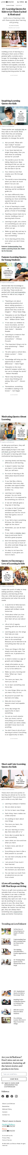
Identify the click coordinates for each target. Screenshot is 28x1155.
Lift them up (6, 452)
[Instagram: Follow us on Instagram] (16, 1096)
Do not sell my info (7, 1135)
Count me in (14, 1079)
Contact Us (6, 1115)
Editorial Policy (7, 1109)
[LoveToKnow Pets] (8, 1130)
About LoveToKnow (8, 1103)
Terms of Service (7, 1140)
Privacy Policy (6, 1138)
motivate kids (19, 129)
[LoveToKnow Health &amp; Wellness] (8, 1125)
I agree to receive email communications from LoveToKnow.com (11, 1084)
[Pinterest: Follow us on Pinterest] (12, 1096)
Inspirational (19, 5)
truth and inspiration (18, 292)
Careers (4, 1112)
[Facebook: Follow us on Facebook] (3, 1096)
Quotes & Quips (10, 5)
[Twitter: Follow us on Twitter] (7, 1096)
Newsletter (5, 1106)
